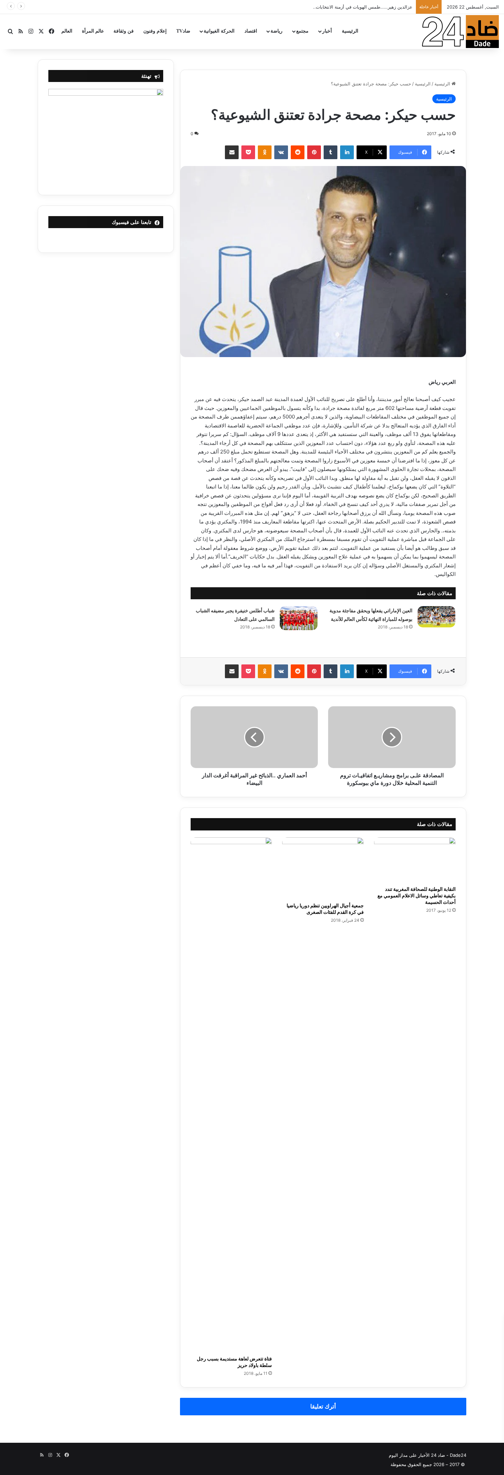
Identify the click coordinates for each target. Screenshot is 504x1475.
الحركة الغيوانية (219, 31)
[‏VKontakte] (281, 152)
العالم (66, 31)
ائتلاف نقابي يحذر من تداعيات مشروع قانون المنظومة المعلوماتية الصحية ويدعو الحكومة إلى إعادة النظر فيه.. (308, 7)
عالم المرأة (93, 31)
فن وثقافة (123, 31)
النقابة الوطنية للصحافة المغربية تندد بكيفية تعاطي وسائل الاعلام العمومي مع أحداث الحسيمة (416, 895)
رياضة (277, 31)
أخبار (327, 31)
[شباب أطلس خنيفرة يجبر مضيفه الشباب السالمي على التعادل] (298, 618)
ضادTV (183, 31)
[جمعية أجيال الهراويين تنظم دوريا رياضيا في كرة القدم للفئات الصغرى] (323, 868)
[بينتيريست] (314, 152)
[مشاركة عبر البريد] (232, 152)
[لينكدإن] (347, 152)
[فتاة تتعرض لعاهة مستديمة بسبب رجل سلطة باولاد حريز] (231, 1094)
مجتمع (302, 31)
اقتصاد (250, 31)
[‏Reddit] (297, 152)
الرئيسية (350, 31)
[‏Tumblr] (330, 152)
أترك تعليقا (323, 1406)
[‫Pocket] (248, 152)
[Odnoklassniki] (265, 152)
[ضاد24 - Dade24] (460, 31)
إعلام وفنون (155, 31)
